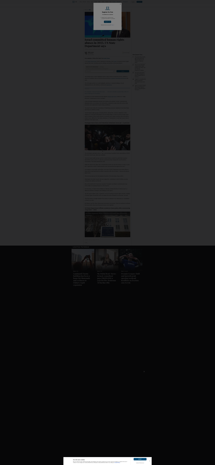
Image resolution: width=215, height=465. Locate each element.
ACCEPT (140, 459)
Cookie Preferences (140, 462)
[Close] (150, 461)
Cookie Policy (117, 462)
